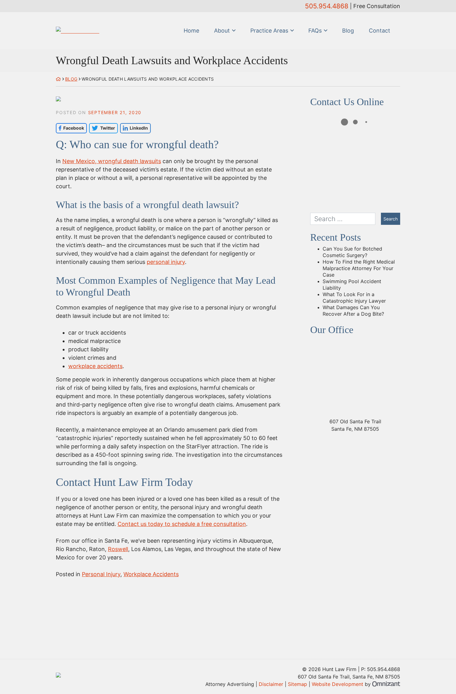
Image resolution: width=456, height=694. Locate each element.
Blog (348, 30)
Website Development (337, 684)
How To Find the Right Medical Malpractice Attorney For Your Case (359, 268)
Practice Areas (269, 30)
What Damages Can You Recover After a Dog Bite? (353, 310)
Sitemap (297, 684)
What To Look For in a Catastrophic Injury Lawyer (354, 297)
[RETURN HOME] (58, 79)
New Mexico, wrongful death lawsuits (111, 161)
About (222, 30)
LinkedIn (134, 128)
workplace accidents (95, 366)
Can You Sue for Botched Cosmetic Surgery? (352, 252)
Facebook (70, 128)
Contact (379, 30)
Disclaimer (271, 684)
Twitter (102, 128)
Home (191, 30)
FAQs (315, 30)
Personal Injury (101, 574)
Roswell (118, 549)
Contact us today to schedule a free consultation (182, 524)
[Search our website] (345, 219)
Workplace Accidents (151, 574)
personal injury (166, 262)
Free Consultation (376, 6)
